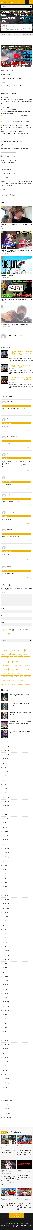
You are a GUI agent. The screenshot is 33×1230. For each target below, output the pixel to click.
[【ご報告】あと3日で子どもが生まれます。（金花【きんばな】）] (4, 368)
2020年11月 (6, 1006)
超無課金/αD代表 (6, 326)
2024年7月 (5, 818)
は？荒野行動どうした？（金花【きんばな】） (8, 1151)
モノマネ (4, 673)
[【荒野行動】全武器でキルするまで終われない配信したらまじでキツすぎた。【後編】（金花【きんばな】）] (4, 354)
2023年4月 (5, 882)
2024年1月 (5, 844)
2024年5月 (5, 827)
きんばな (23, 26)
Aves (18, 650)
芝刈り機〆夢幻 (5, 253)
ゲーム (21, 665)
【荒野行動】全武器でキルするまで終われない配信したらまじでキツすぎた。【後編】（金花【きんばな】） (20, 352)
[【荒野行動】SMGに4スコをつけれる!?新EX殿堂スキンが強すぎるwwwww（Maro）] (4, 725)
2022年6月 (5, 925)
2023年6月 (5, 874)
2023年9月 (5, 861)
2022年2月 (5, 942)
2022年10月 (6, 908)
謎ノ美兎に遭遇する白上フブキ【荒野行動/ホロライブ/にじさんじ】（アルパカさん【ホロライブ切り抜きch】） (8, 1180)
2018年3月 (5, 1087)
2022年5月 (5, 929)
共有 (18, 673)
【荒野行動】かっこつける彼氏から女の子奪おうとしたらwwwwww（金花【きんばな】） (20, 379)
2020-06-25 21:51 (7, 551)
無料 (18, 680)
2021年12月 (6, 950)
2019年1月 (5, 1074)
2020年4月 (5, 1036)
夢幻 (8, 29)
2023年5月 (5, 878)
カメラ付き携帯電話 (7, 665)
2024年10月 (6, 805)
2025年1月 (5, 793)
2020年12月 (6, 1002)
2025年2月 (5, 788)
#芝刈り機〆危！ (6, 650)
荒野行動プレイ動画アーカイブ (20, 1223)
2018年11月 (6, 1083)
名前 (2, 608)
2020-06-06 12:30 (7, 406)
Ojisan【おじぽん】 (7, 1100)
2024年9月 (5, 810)
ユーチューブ (11, 673)
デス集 (11, 669)
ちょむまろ (27, 658)
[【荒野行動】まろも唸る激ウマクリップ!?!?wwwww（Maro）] (4, 697)
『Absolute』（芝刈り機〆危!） (9, 275)
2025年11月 (6, 750)
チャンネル (4, 669)
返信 (28, 412)
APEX (13, 650)
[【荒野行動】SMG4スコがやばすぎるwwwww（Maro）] (4, 715)
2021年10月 (6, 959)
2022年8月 (5, 916)
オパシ (18, 26)
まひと (16, 28)
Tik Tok (8, 654)
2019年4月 (5, 1061)
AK (4, 26)
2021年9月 (5, 963)
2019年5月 (5, 1057)
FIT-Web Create (21, 1225)
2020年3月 (5, 1040)
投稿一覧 (20, 335)
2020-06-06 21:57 (7, 440)
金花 (11, 25)
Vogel (19, 654)
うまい (20, 658)
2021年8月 (5, 967)
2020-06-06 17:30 (7, 423)
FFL (6, 26)
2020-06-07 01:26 (7, 499)
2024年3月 (5, 835)
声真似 (16, 677)
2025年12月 (6, 746)
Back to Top (17, 1216)
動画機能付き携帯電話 (7, 677)
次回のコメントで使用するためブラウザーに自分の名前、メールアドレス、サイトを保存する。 (16, 630)
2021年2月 (5, 993)
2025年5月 (5, 776)
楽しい (8, 680)
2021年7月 (5, 972)
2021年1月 (5, 997)
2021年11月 (6, 955)
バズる (22, 669)
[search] (31, 6)
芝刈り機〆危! (5, 277)
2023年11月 (6, 852)
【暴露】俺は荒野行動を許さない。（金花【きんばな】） (24, 1177)
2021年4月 (5, 985)
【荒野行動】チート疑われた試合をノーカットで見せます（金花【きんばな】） (24, 1206)
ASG (7, 1147)
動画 (22, 673)
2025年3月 (5, 784)
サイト (2, 622)
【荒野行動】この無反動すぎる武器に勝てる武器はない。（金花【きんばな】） (24, 1153)
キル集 (15, 665)
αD (11, 26)
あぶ (15, 658)
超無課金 (17, 29)
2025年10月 (6, 754)
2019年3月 (5, 1066)
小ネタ (3, 680)
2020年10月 (6, 1010)
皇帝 (27, 680)
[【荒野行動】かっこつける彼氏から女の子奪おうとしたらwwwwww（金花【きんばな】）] (4, 380)
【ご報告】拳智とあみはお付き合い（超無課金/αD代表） (15, 324)
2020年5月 (5, 1031)
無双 (14, 680)
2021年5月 (5, 980)
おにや (14, 26)
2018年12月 (6, 1078)
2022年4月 (5, 933)
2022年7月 (5, 921)
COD (12, 1147)
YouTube (25, 654)
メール (3, 615)
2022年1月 (5, 946)
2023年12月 (6, 848)
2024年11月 (6, 801)
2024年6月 (5, 822)
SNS (3, 654)
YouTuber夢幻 (5, 658)
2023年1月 (5, 895)
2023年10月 (6, 857)
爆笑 (22, 680)
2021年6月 (5, 976)
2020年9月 (5, 1014)
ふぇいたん (8, 28)
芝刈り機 (4, 684)
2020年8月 (5, 1019)
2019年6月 (5, 1053)
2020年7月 (5, 1023)
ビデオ (27, 669)
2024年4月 (5, 831)
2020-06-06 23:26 (7, 481)
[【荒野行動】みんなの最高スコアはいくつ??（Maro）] (4, 706)
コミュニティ (28, 665)
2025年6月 (5, 771)
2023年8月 (5, 865)
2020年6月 (5, 1027)
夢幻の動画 (27, 677)
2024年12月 (6, 797)
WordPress (16, 1226)
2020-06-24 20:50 (7, 534)
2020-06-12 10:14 (7, 516)
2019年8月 (5, 1049)
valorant (14, 654)
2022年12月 (6, 899)
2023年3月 (5, 886)
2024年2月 (5, 840)
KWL (9, 26)
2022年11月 (6, 904)
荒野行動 (12, 29)
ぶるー (13, 28)
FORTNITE (3, 1201)
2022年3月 (5, 938)
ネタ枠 (16, 669)
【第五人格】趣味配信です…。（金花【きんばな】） (8, 1205)
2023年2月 (5, 891)
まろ (20, 28)
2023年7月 (5, 869)
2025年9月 (5, 759)
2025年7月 (5, 767)
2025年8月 (5, 763)
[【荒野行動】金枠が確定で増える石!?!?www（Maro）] (4, 734)
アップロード (17, 661)
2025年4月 (5, 780)
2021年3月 (5, 989)
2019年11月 (6, 1044)
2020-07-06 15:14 (7, 570)
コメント (3, 592)
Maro (4, 1096)
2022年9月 (5, 912)
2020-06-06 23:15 (7, 458)
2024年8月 (5, 814)
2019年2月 (5, 1070)
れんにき (24, 28)
